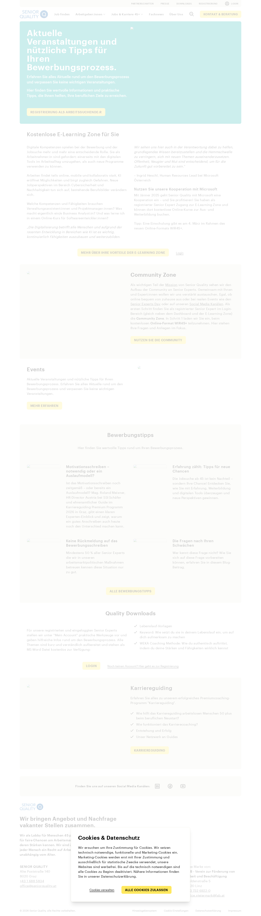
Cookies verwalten (101, 889)
